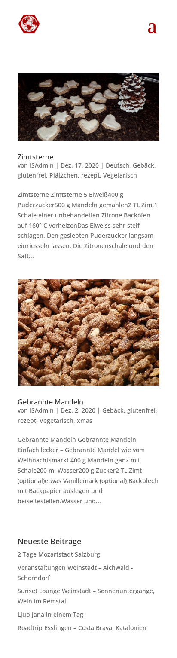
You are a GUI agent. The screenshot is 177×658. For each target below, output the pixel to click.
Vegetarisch (120, 175)
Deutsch (117, 165)
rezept (90, 175)
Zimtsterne (35, 157)
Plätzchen (63, 175)
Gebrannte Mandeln (50, 402)
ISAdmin (42, 165)
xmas (84, 420)
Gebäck (143, 165)
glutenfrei (32, 175)
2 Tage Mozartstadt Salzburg (59, 554)
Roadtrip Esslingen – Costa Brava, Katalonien (82, 628)
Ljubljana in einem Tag (50, 614)
